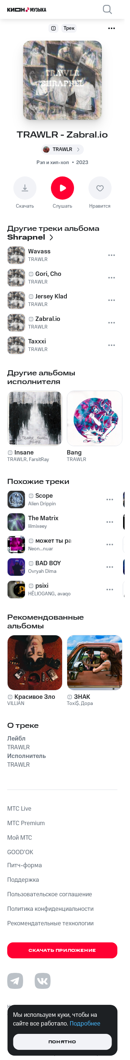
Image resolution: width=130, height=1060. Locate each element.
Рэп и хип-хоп (52, 162)
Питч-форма (24, 865)
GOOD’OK (20, 852)
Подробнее (85, 1023)
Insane (24, 452)
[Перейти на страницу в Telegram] (15, 981)
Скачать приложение (62, 950)
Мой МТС (19, 837)
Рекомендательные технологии (50, 923)
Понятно (62, 1042)
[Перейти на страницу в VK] (43, 981)
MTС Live (19, 808)
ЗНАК (82, 697)
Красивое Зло (34, 697)
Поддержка (23, 880)
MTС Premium (26, 823)
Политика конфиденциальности (50, 909)
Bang (74, 452)
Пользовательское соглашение (49, 894)
